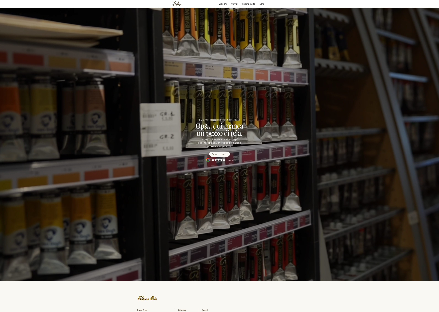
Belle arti (223, 4)
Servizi (234, 4)
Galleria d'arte (248, 4)
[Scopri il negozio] (219, 154)
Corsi (262, 4)
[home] (177, 3)
